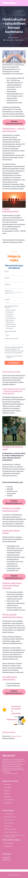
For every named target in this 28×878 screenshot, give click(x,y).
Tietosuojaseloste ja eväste (11, 773)
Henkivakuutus (21, 40)
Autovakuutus (7, 784)
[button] (19, 3)
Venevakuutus (7, 802)
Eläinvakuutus (7, 790)
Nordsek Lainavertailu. (16, 771)
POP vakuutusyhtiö (9, 843)
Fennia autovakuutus (9, 819)
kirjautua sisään (16, 736)
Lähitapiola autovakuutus (10, 816)
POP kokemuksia (8, 846)
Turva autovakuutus (9, 823)
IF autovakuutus (8, 826)
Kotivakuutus (7, 793)
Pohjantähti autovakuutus (10, 829)
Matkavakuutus (8, 787)
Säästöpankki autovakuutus (10, 832)
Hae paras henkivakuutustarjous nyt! (14, 122)
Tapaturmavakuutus (9, 799)
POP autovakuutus (8, 813)
